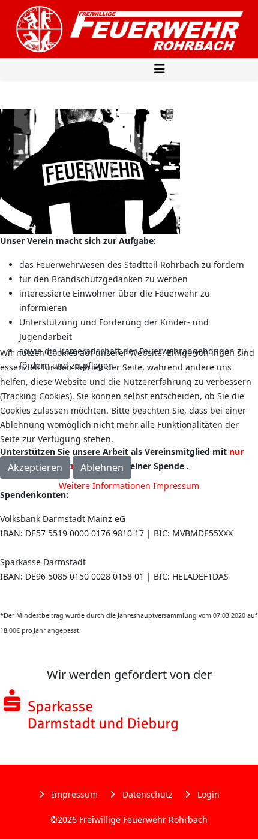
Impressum (176, 485)
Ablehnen (102, 467)
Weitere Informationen (105, 485)
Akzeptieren (35, 467)
